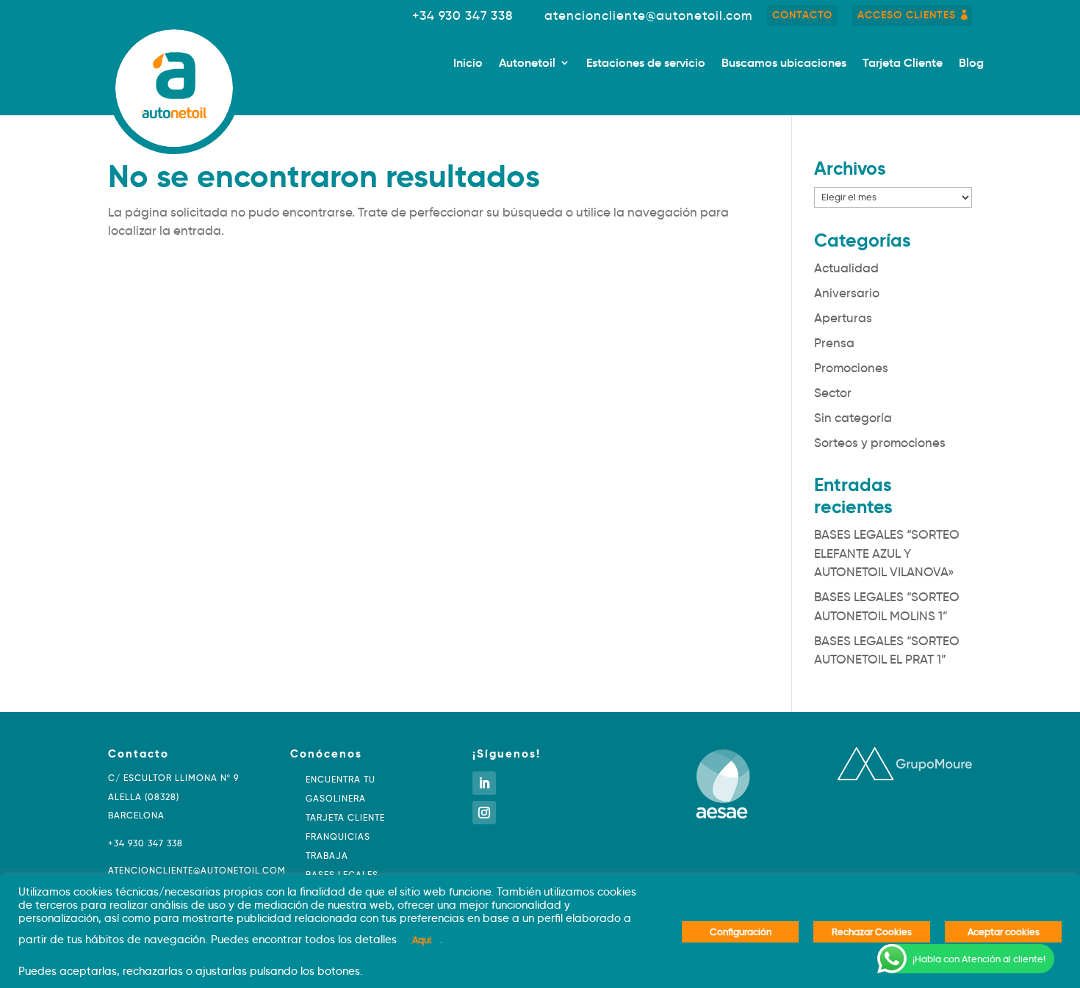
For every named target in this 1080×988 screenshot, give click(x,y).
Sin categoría (853, 418)
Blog (971, 63)
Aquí (421, 939)
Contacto (802, 14)
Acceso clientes (906, 14)
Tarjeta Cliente (903, 63)
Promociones (851, 368)
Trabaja (327, 855)
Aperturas (843, 318)
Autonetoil (527, 63)
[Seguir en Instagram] (484, 812)
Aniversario (846, 293)
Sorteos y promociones (880, 443)
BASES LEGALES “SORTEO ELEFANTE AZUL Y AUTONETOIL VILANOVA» (887, 553)
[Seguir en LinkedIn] (484, 783)
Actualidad (846, 268)
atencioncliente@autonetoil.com (648, 15)
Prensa (834, 343)
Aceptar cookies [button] (1004, 931)
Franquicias (338, 836)
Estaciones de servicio (645, 63)
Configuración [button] (740, 931)
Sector (833, 393)
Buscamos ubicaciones (783, 63)
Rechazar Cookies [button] (872, 931)
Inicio (468, 63)
